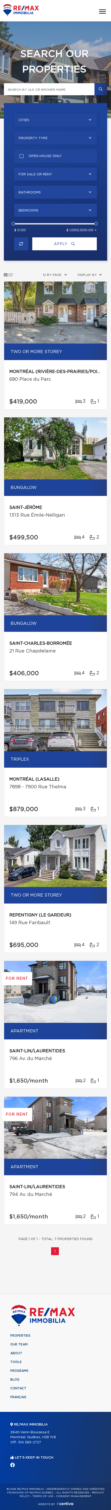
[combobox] (55, 119)
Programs (19, 1370)
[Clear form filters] (21, 243)
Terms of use (42, 1496)
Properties (20, 1335)
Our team (19, 1344)
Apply (61, 244)
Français (18, 1397)
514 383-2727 (29, 1442)
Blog (14, 1379)
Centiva (65, 1503)
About (16, 1353)
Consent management (73, 1496)
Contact (18, 1388)
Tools (16, 1362)
